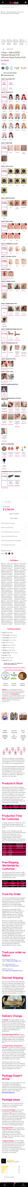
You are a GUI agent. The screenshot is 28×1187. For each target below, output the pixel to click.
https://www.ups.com (12, 966)
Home (3, 5)
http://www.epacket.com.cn (14, 970)
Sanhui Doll (9, 49)
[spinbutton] (6, 502)
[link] (3, 5)
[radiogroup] (10, 1160)
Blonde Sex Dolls (16, 5)
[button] (2, 42)
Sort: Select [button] (22, 1182)
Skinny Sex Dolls (8, 5)
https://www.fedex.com (14, 961)
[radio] (14, 73)
